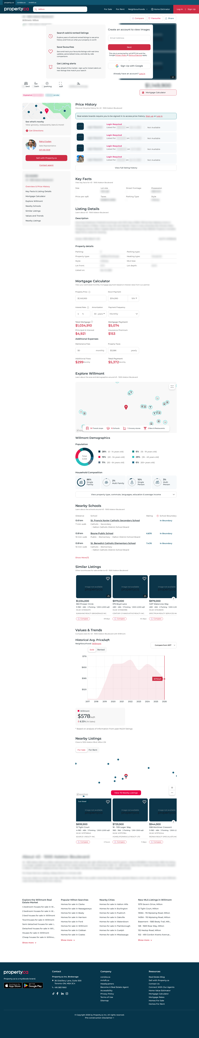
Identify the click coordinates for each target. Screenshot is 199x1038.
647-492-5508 (44, 150)
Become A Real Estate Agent (114, 987)
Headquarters (107, 984)
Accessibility (106, 990)
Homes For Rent (157, 1004)
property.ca (9, 2)
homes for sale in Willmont (74, 926)
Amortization (97, 307)
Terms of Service (135, 55)
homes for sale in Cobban (73, 930)
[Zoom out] (172, 792)
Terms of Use (106, 997)
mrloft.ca (32, 2)
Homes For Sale (156, 1000)
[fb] (58, 994)
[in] (67, 994)
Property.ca (9, 979)
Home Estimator (162, 9)
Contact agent (46, 165)
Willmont (27, 20)
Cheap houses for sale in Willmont (39, 937)
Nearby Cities (107, 900)
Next (129, 47)
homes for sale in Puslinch (112, 913)
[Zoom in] (172, 787)
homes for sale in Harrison (74, 917)
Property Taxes (114, 344)
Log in (142, 73)
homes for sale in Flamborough (115, 926)
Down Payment (114, 292)
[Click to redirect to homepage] (16, 9)
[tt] (54, 994)
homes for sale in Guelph (112, 930)
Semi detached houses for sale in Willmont (43, 924)
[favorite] (108, 579)
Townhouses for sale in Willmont (38, 920)
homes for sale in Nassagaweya (76, 908)
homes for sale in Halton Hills (114, 904)
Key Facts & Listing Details (38, 191)
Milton (35, 20)
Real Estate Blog (157, 977)
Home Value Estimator (160, 990)
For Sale (108, 9)
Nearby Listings (33, 220)
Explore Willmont (34, 201)
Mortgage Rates (156, 997)
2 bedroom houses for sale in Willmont (41, 911)
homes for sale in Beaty (72, 913)
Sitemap (104, 1000)
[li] (63, 994)
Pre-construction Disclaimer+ (99, 1018)
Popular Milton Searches (74, 900)
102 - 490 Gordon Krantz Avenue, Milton (157, 934)
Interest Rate (81, 307)
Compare (139, 18)
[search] (60, 9)
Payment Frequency (116, 307)
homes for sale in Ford (72, 921)
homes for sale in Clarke (73, 904)
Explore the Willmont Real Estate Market (37, 901)
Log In (180, 9)
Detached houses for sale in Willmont (40, 928)
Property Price (82, 292)
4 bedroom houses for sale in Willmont (41, 907)
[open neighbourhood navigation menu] (147, 9)
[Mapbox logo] (82, 430)
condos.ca (21, 2)
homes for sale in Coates (73, 934)
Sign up (149, 116)
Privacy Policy (121, 55)
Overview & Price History (38, 186)
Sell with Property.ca (46, 158)
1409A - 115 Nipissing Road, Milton (154, 917)
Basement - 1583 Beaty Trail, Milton (155, 921)
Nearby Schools (33, 206)
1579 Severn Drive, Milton (150, 904)
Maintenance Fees (82, 344)
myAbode (24, 979)
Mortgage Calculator (35, 196)
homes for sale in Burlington (114, 908)
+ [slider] (172, 653)
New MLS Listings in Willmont (155, 900)
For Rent (120, 9)
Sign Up (192, 9)
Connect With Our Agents (161, 987)
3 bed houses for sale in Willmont (38, 915)
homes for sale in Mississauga (114, 934)
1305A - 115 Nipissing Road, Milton (154, 913)
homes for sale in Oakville (112, 917)
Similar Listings (33, 211)
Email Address (115, 37)
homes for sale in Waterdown (114, 921)
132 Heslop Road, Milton (149, 930)
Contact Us (154, 984)
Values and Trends (34, 216)
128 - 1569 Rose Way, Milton (151, 926)
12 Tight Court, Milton (148, 908)
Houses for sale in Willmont (35, 933)
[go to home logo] (16, 972)
